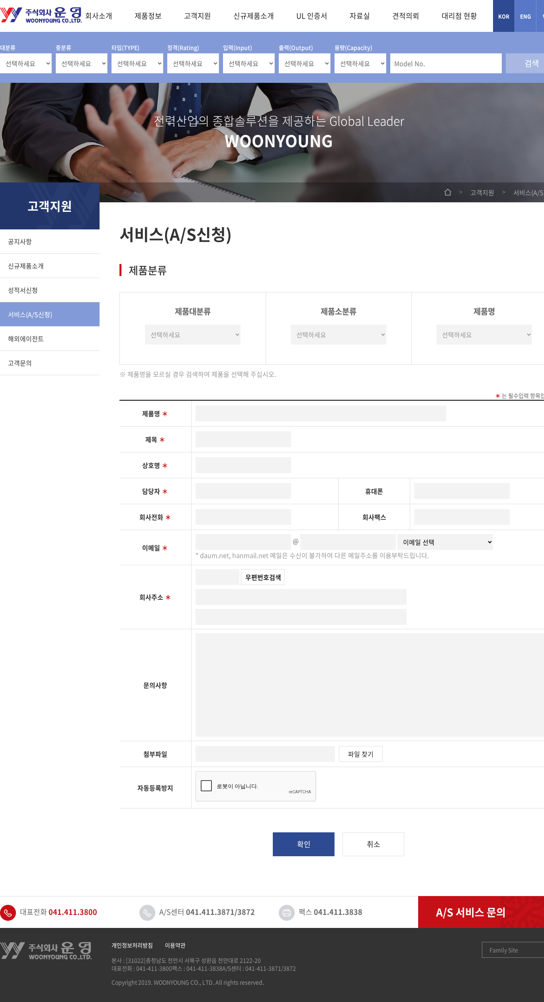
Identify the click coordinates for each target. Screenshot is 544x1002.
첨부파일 (155, 754)
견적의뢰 (405, 15)
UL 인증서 (311, 15)
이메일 (155, 547)
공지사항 (20, 241)
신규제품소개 (253, 15)
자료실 (360, 15)
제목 (155, 439)
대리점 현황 (459, 15)
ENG (525, 16)
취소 (373, 844)
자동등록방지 (155, 788)
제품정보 (148, 15)
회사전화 (155, 517)
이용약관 (175, 945)
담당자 (155, 491)
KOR (504, 16)
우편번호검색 (263, 577)
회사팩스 (374, 517)
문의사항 (155, 685)
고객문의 (20, 363)
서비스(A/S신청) (30, 314)
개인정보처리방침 (132, 945)
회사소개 (98, 15)
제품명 (155, 413)
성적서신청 (23, 290)
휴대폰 (374, 491)
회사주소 (155, 597)
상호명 (155, 465)
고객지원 (197, 15)
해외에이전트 (26, 338)
